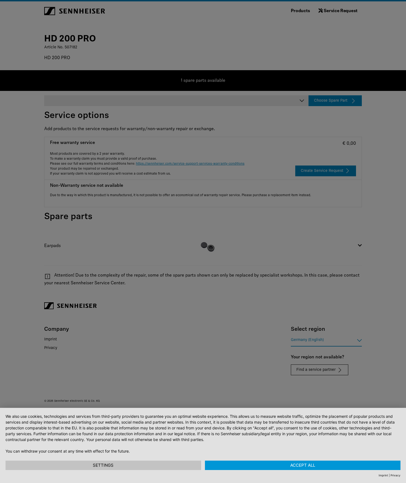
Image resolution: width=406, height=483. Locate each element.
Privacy (395, 475)
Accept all (302, 465)
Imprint (383, 475)
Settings (103, 465)
